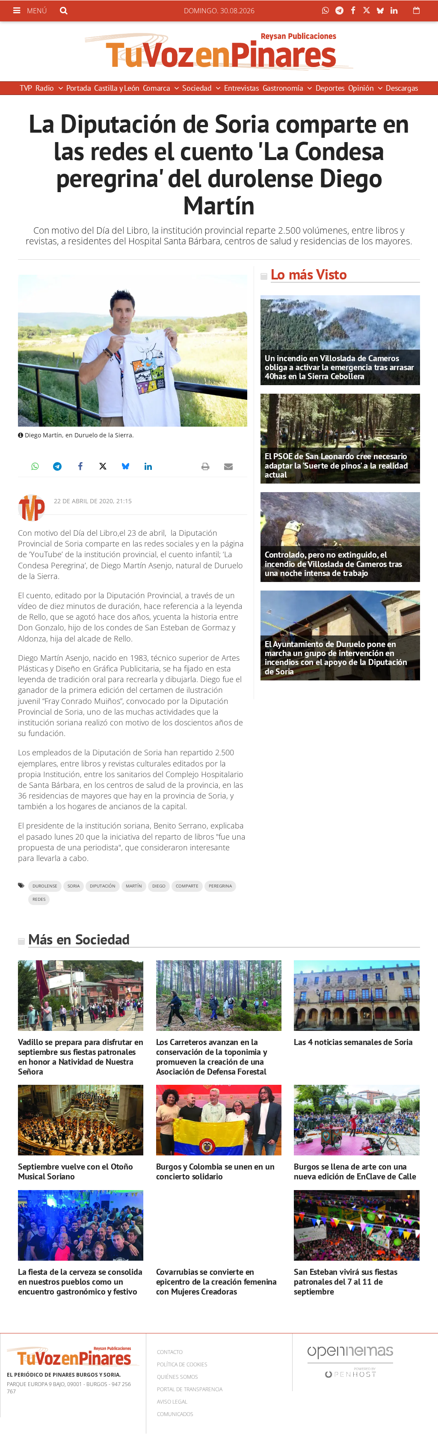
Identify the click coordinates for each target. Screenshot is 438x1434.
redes (39, 899)
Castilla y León (116, 88)
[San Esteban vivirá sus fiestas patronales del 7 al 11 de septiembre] (356, 1225)
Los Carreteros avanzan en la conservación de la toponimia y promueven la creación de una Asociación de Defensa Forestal (211, 1056)
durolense (45, 886)
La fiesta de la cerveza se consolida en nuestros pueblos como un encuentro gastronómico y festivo (80, 1281)
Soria (74, 886)
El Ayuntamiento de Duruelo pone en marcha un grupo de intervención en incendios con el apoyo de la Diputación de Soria (336, 657)
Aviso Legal (172, 1401)
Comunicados (175, 1414)
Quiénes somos (177, 1377)
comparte (187, 886)
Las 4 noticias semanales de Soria (353, 1042)
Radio (46, 88)
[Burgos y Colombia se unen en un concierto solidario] (218, 1120)
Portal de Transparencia (189, 1389)
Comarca (157, 88)
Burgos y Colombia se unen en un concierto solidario (215, 1171)
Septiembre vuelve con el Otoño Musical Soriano (75, 1171)
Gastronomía (284, 88)
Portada (78, 88)
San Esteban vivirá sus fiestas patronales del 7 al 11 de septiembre (345, 1281)
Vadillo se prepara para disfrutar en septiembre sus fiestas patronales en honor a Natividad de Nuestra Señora (80, 1056)
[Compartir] (327, 10)
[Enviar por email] (228, 466)
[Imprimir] (205, 466)
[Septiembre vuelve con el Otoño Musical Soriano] (80, 1120)
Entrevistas (241, 88)
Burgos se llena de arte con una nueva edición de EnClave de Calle (355, 1171)
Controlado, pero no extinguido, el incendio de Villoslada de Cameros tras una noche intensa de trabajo (333, 563)
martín (134, 886)
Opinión (362, 88)
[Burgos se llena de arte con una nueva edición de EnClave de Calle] (356, 1120)
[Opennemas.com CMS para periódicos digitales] (350, 1361)
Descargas (402, 88)
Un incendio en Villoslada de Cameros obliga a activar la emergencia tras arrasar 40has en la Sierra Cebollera (339, 367)
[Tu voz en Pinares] (219, 51)
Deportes (330, 88)
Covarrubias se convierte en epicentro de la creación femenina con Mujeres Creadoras (216, 1281)
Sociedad (197, 88)
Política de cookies (182, 1364)
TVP (26, 88)
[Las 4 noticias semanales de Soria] (356, 995)
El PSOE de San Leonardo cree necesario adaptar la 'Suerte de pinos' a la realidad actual (336, 465)
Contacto (170, 1352)
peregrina (220, 886)
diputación (102, 886)
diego (159, 886)
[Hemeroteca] (416, 10)
